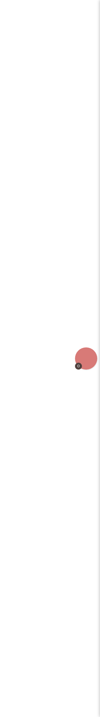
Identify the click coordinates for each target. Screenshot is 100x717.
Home (15, 6)
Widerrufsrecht (50, 713)
